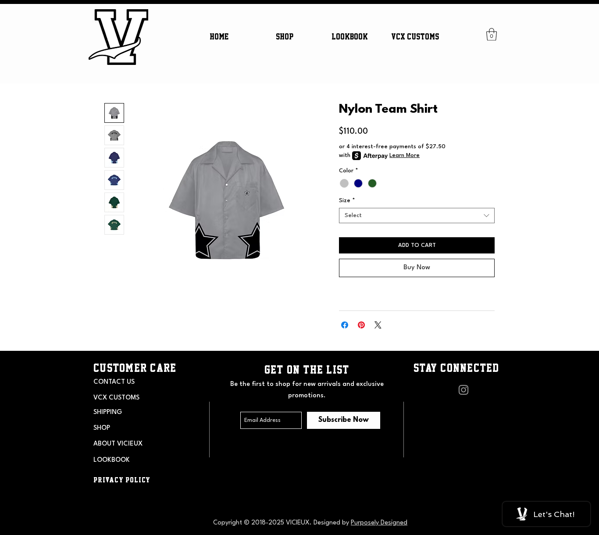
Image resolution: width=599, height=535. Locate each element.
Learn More (404, 155)
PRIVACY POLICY (121, 479)
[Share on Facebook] (344, 325)
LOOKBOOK (111, 460)
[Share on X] (378, 325)
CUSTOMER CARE (134, 367)
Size (347, 200)
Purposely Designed (379, 523)
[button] (284, 36)
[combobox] (417, 215)
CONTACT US (114, 382)
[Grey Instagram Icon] (463, 389)
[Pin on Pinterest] (361, 325)
